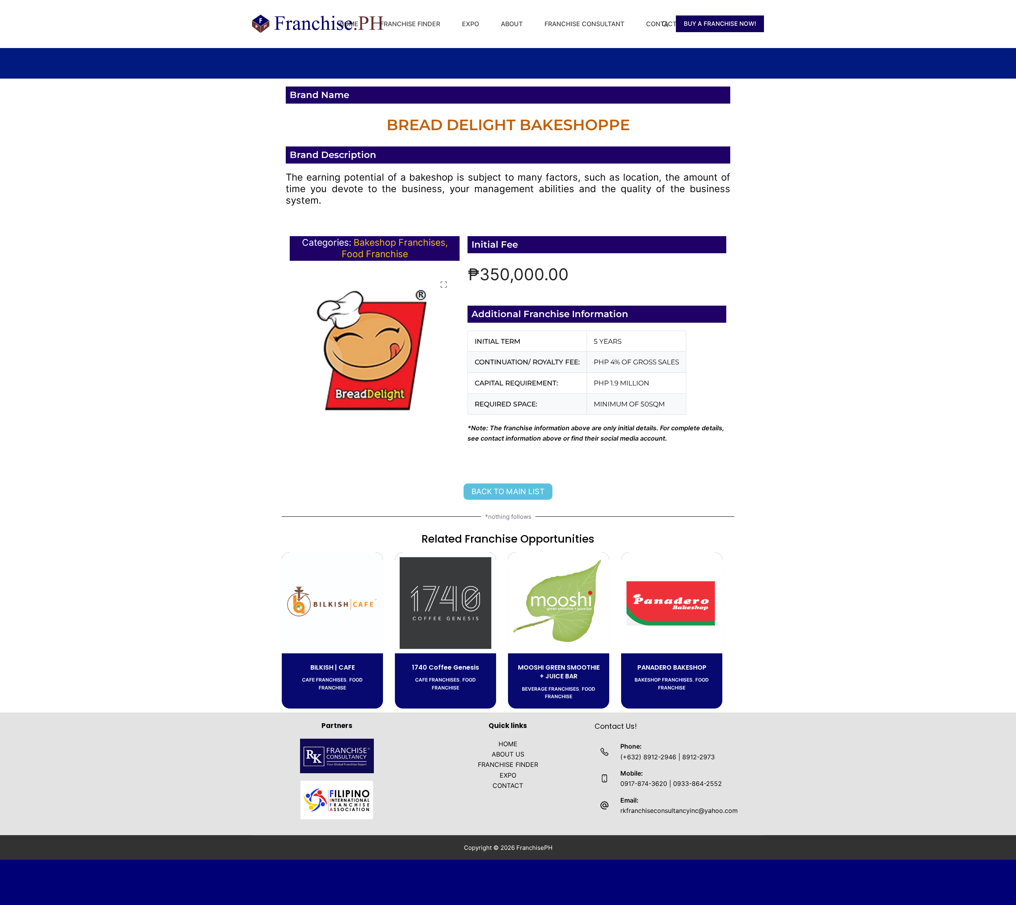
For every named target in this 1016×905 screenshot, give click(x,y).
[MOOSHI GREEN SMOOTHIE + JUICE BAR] (558, 602)
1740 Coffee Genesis (445, 667)
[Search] (665, 24)
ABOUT (512, 24)
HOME (348, 24)
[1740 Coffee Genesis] (445, 602)
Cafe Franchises (324, 680)
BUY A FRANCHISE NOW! (720, 23)
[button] (444, 285)
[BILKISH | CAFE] (332, 602)
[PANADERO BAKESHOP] (671, 602)
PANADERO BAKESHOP (671, 667)
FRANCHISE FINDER (410, 24)
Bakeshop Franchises (399, 242)
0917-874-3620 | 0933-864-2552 (671, 784)
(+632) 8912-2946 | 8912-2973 (667, 757)
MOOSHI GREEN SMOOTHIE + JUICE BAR (559, 672)
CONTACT (661, 24)
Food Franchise (375, 254)
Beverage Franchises (550, 689)
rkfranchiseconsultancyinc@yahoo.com (679, 810)
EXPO (470, 24)
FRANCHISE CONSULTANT (584, 24)
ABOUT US (508, 754)
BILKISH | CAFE (332, 667)
